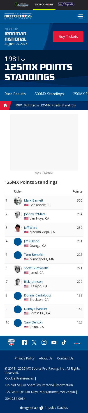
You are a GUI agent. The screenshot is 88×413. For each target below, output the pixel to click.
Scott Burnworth (36, 268)
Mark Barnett (33, 200)
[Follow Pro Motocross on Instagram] (44, 342)
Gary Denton (33, 322)
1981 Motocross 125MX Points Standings (45, 105)
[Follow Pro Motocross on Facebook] (24, 342)
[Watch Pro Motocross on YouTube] (54, 342)
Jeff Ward (30, 227)
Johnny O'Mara (35, 214)
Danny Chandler (35, 309)
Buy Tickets (68, 36)
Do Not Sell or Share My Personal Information (39, 385)
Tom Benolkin (34, 254)
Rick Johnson (33, 281)
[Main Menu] (80, 16)
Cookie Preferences (19, 378)
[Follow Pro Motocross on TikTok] (64, 342)
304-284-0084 (15, 398)
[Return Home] (18, 16)
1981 (12, 59)
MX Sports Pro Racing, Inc (45, 368)
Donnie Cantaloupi (37, 295)
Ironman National (15, 36)
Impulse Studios (56, 407)
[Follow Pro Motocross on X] (34, 342)
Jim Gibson (31, 241)
